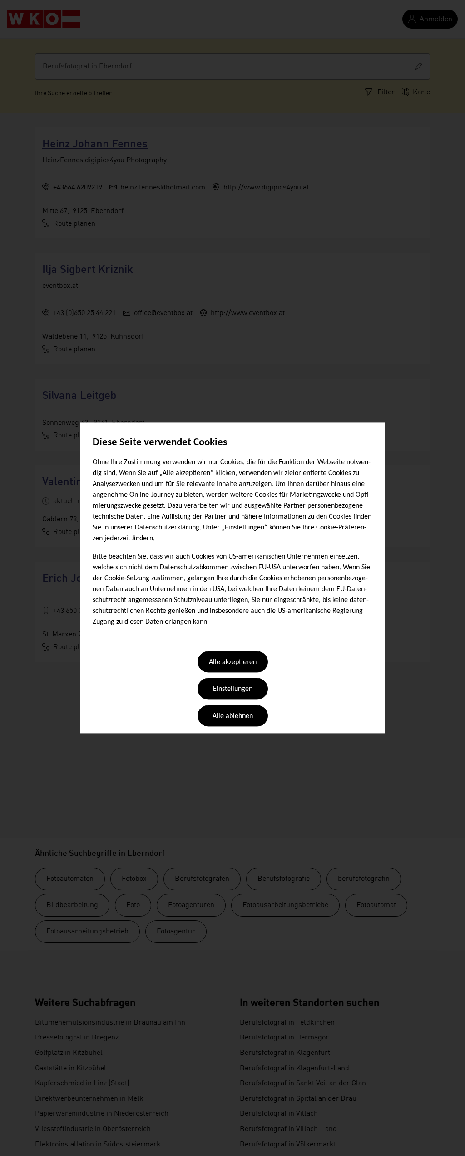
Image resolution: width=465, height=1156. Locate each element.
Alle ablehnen (233, 716)
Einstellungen (232, 689)
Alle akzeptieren (233, 662)
